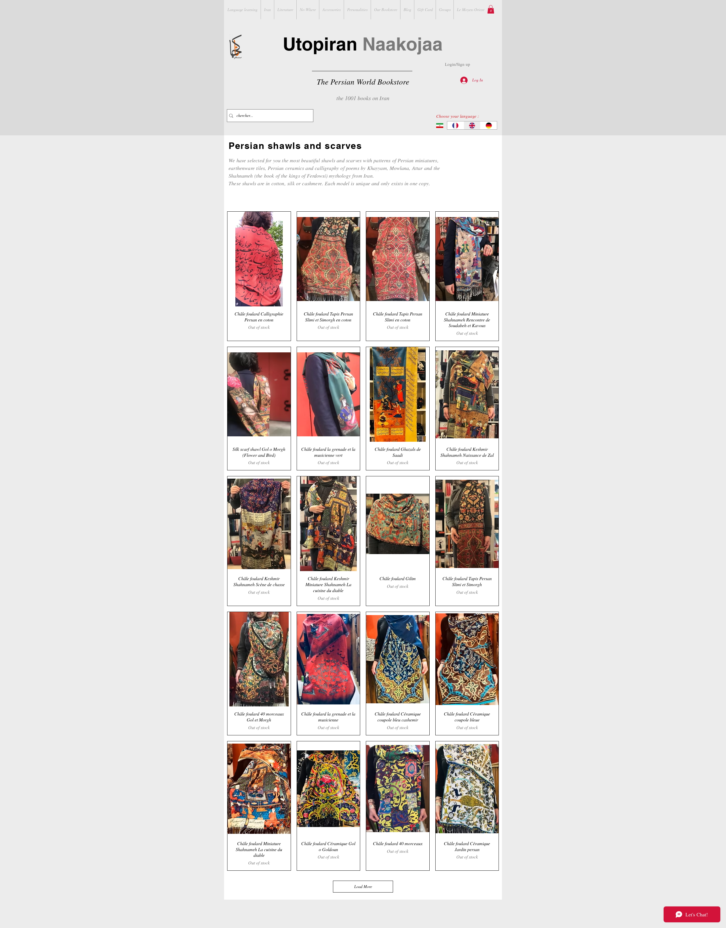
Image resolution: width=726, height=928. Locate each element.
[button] (490, 9)
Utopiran (363, 44)
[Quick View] (259, 259)
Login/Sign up (457, 64)
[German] (488, 125)
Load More (363, 886)
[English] (472, 125)
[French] (455, 125)
